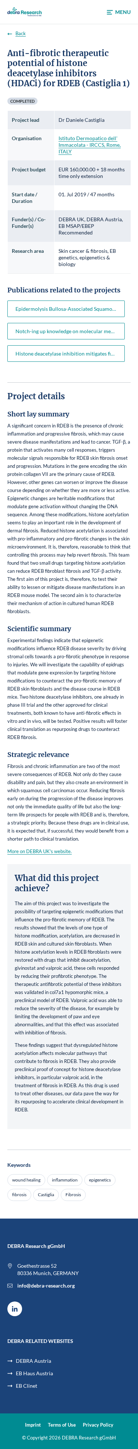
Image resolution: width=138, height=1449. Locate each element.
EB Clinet (26, 1386)
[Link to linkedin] (14, 1308)
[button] (119, 12)
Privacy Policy (98, 1425)
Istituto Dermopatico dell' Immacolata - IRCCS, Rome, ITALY (90, 144)
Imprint (33, 1425)
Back (20, 33)
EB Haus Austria (34, 1373)
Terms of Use (62, 1425)
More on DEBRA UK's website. (39, 851)
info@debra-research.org (46, 1285)
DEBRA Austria (33, 1361)
